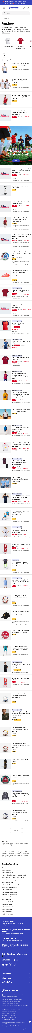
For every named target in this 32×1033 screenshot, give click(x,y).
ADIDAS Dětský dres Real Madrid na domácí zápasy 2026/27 (20, 80)
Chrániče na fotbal (7, 914)
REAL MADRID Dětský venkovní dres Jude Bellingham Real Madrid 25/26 (21, 497)
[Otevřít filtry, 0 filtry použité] (4, 55)
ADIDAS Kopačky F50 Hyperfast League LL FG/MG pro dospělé (21, 169)
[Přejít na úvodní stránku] (14, 8)
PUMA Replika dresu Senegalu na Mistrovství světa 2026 (21, 410)
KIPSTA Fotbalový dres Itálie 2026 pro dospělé (20, 511)
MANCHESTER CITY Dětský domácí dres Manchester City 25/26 (21, 581)
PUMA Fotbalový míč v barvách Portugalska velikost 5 (21, 776)
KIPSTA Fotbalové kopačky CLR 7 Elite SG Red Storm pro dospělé (21, 272)
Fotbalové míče (6, 899)
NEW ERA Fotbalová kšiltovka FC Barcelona (21, 612)
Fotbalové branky (7, 911)
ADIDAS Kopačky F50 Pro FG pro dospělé (21, 304)
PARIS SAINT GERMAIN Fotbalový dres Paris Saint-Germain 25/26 (20, 462)
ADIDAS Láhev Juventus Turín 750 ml (21, 760)
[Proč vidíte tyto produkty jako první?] (2, 60)
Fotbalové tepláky (7, 906)
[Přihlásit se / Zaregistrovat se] (24, 8)
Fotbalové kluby (8, 46)
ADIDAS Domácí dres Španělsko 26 (18, 323)
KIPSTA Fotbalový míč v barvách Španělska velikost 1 (20, 728)
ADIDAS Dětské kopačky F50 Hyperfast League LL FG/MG (20, 111)
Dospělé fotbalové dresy (9, 902)
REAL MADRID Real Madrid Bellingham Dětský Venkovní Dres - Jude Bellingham (20, 394)
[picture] (5, 68)
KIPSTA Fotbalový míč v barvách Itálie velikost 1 (19, 694)
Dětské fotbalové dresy (9, 880)
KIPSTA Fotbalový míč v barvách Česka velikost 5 (19, 596)
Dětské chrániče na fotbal (9, 897)
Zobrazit (16, 160)
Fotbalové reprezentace (20, 47)
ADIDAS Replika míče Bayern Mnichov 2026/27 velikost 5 (20, 631)
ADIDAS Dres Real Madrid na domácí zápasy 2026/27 (20, 64)
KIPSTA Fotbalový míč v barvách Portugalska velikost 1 (21, 744)
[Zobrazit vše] (2, 18)
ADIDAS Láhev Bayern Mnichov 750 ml (21, 678)
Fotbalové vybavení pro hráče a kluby (13, 885)
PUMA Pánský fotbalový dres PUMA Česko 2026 (20, 291)
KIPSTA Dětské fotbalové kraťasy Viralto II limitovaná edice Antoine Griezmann (20, 648)
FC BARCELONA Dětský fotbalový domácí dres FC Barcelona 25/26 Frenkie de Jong (20, 376)
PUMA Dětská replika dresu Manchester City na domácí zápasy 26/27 (20, 479)
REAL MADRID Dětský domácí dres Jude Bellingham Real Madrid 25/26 (21, 530)
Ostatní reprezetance (8, 867)
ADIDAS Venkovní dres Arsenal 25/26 (21, 342)
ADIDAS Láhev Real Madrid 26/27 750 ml (20, 186)
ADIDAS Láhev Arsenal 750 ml (21, 544)
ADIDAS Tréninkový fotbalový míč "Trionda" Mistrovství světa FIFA (21, 253)
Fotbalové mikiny (7, 889)
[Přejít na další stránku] (22, 830)
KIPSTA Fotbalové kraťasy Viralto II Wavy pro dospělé (20, 563)
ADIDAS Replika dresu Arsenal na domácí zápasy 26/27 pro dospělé (21, 96)
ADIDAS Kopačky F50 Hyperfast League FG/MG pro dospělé (21, 235)
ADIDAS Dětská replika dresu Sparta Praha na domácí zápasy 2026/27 (21, 219)
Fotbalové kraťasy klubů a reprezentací (14, 875)
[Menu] (4, 8)
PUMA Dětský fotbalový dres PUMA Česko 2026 (20, 358)
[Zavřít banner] (29, 2)
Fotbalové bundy (7, 909)
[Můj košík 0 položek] (28, 8)
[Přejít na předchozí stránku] (10, 830)
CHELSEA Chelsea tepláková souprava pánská (20, 428)
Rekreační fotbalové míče (9, 892)
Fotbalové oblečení (7, 872)
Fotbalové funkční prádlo (9, 887)
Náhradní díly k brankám (9, 894)
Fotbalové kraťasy (7, 882)
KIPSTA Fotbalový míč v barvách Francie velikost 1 (19, 811)
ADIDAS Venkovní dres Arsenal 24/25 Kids (21, 665)
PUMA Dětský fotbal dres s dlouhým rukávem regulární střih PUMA (20, 795)
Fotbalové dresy (7, 870)
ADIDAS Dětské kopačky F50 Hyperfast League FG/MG (20, 202)
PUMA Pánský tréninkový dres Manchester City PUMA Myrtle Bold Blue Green (21, 713)
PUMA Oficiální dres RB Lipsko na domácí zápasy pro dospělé (21, 443)
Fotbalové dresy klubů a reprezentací (13, 877)
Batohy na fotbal (7, 904)
